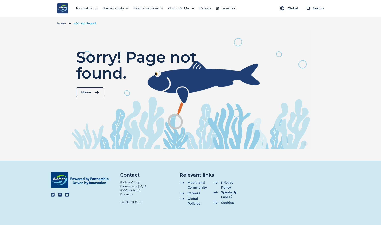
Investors (228, 8)
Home (61, 23)
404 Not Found (85, 23)
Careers (205, 8)
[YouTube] (67, 195)
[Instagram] (60, 195)
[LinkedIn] (53, 195)
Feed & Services (146, 8)
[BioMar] (62, 8)
